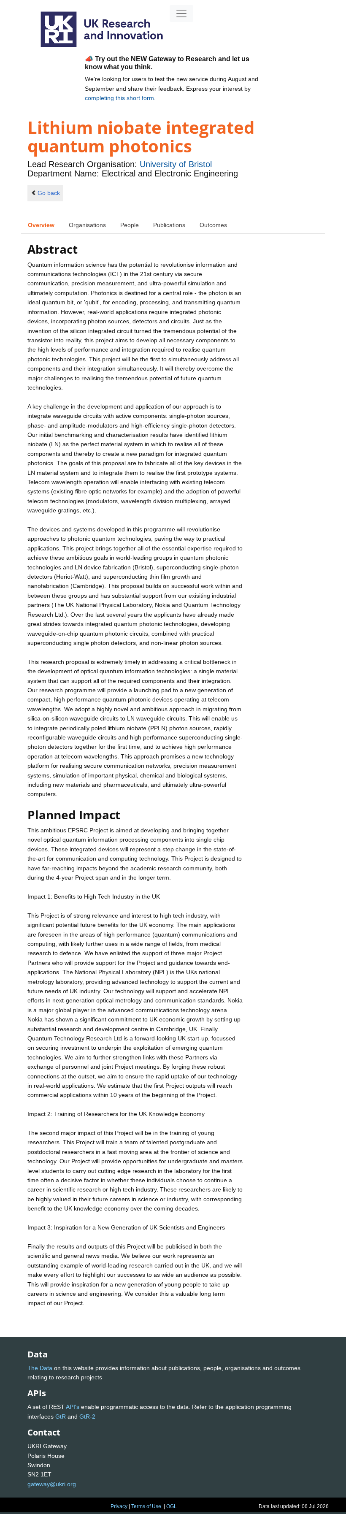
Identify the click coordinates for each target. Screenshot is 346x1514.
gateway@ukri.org (51, 1484)
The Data (39, 1368)
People (129, 225)
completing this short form (119, 98)
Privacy (119, 1506)
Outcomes (213, 225)
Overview (41, 225)
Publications (169, 225)
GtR (60, 1416)
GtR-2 (87, 1416)
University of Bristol (176, 164)
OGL (171, 1506)
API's (72, 1406)
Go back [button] (49, 193)
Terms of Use (146, 1506)
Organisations (87, 225)
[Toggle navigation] (181, 13)
